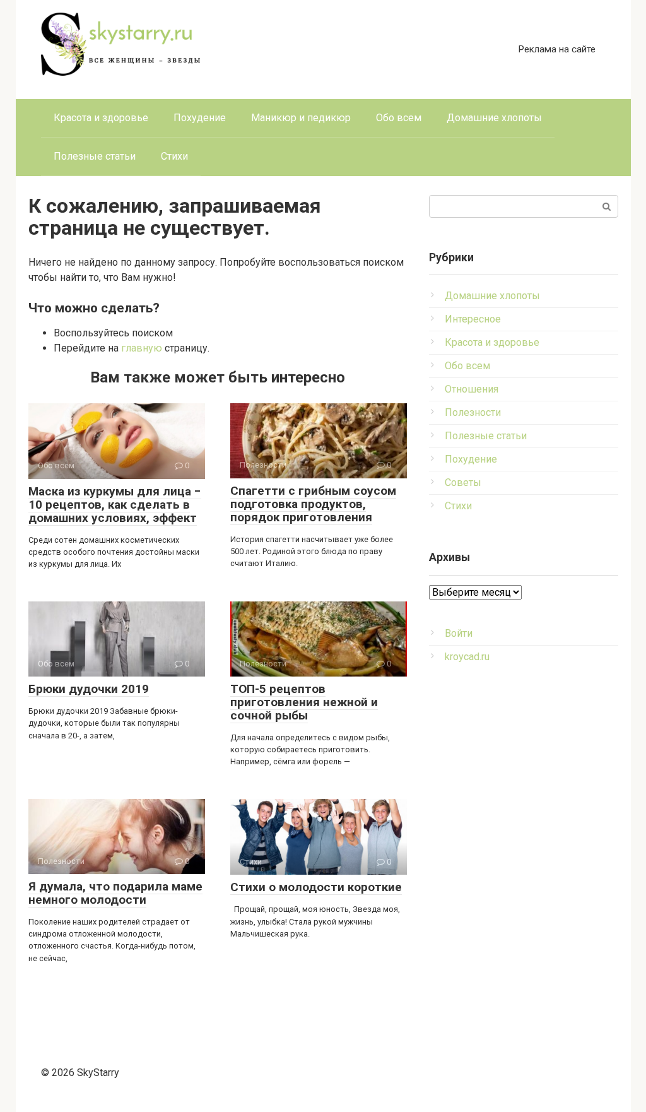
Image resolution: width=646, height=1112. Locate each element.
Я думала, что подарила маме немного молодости (115, 893)
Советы (463, 482)
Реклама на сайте (557, 49)
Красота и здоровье (101, 118)
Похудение (199, 118)
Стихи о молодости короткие (316, 887)
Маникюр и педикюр (301, 118)
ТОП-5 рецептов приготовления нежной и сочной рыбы (304, 702)
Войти (459, 633)
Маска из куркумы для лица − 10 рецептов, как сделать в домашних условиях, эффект (114, 504)
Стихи (174, 156)
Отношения (471, 389)
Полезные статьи (95, 156)
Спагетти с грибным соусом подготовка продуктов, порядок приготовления (313, 503)
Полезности (473, 412)
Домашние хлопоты (494, 118)
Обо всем (398, 118)
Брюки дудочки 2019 (88, 689)
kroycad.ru (467, 657)
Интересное (473, 319)
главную (141, 348)
